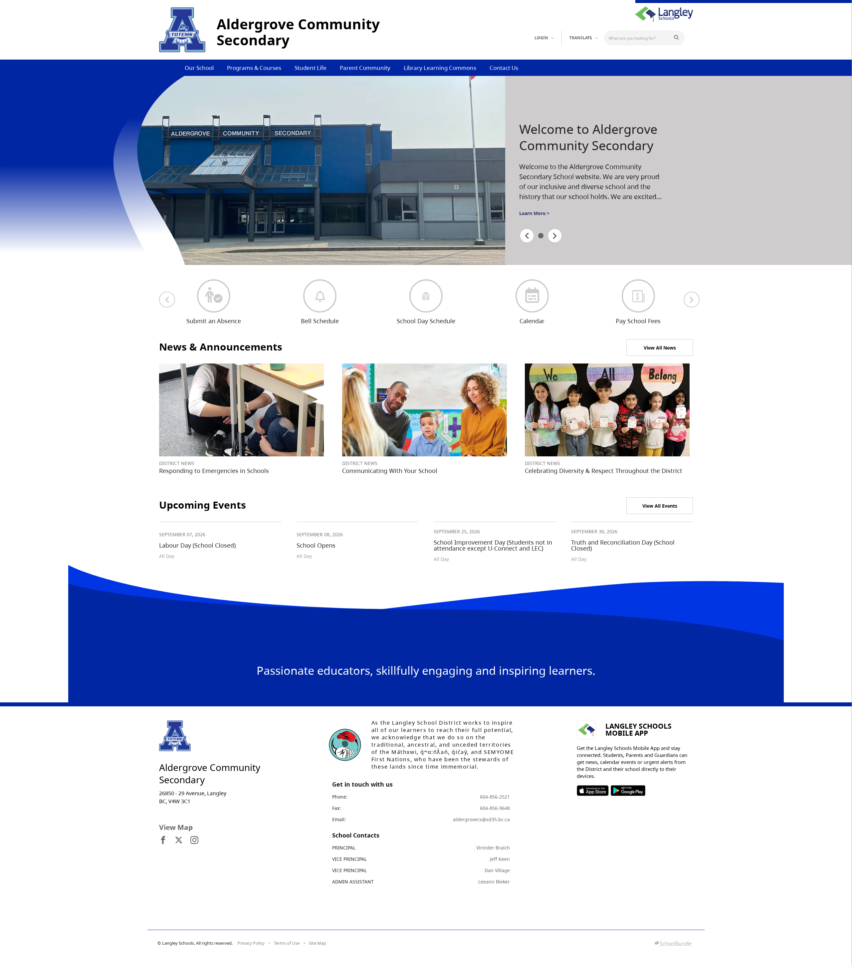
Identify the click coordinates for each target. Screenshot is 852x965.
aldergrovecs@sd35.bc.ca (481, 819)
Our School (199, 68)
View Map (176, 827)
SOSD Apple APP (593, 790)
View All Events (659, 506)
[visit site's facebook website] (163, 840)
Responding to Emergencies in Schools (214, 471)
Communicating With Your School (389, 471)
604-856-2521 (495, 797)
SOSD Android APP (627, 790)
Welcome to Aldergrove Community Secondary (588, 137)
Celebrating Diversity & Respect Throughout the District (603, 471)
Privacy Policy (251, 943)
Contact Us (504, 68)
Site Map (317, 943)
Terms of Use (287, 943)
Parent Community (365, 68)
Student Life (310, 68)
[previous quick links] (167, 300)
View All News (660, 348)
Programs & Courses (254, 68)
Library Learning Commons (440, 68)
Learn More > (534, 213)
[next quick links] (692, 300)
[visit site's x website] (179, 840)
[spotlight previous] (527, 236)
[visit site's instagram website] (194, 840)
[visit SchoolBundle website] (673, 944)
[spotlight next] (555, 236)
